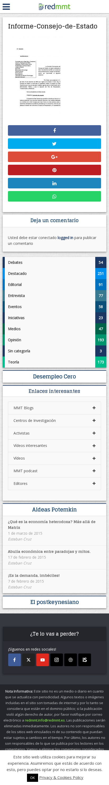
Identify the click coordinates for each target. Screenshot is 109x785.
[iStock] (84, 660)
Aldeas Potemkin (54, 509)
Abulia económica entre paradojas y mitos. (49, 551)
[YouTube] (42, 660)
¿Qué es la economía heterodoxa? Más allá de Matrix (52, 524)
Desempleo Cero (54, 376)
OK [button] (32, 777)
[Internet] (70, 660)
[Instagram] (56, 660)
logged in (65, 237)
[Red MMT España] (54, 6)
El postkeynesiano (54, 602)
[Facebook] (14, 660)
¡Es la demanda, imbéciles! (34, 575)
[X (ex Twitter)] (28, 660)
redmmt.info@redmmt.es (45, 720)
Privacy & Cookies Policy (61, 777)
